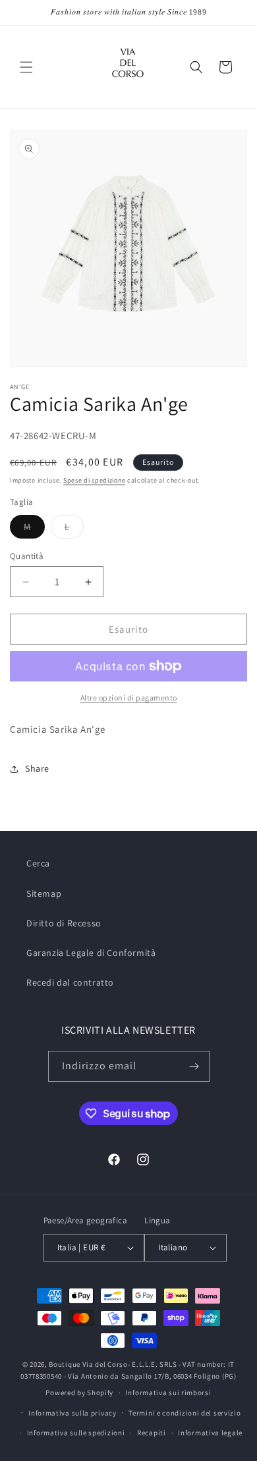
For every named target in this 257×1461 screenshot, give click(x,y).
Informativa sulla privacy (72, 1413)
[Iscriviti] (194, 1066)
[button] (26, 67)
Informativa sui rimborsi (169, 1392)
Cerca (38, 863)
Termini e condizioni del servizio (184, 1413)
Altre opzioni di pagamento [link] (128, 698)
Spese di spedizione (94, 480)
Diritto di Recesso (63, 923)
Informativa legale (210, 1432)
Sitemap (43, 893)
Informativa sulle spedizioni (76, 1432)
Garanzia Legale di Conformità (91, 953)
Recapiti (151, 1432)
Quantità (26, 556)
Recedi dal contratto (70, 982)
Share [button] (37, 768)
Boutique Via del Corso (88, 1364)
